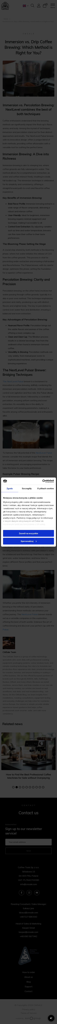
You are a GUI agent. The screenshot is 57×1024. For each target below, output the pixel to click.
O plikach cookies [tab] (45, 488)
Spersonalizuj (27, 541)
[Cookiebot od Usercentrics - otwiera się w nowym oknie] (42, 481)
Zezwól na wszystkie (28, 533)
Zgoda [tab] (10, 488)
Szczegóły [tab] (27, 488)
